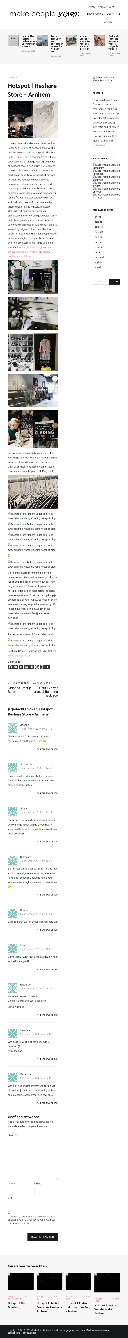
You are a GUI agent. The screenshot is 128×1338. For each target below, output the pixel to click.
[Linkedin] (26, 667)
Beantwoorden (49, 749)
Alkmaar (21, 247)
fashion (99, 222)
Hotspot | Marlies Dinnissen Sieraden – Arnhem (49, 1307)
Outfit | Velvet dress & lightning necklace (45, 689)
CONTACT (109, 22)
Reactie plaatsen (42, 1237)
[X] (21, 667)
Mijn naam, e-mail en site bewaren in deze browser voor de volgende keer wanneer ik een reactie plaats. (32, 1220)
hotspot (12, 78)
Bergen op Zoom (45, 247)
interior (98, 242)
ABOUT (110, 14)
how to (98, 237)
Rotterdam (14, 256)
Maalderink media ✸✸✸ (98, 1330)
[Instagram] (42, 667)
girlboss (99, 227)
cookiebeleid (14, 1333)
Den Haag (20, 251)
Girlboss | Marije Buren (20, 688)
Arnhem (31, 247)
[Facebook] (10, 667)
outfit (98, 252)
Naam (11, 1184)
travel (98, 267)
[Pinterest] (31, 667)
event (98, 217)
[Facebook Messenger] (15, 667)
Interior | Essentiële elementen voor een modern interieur (85, 42)
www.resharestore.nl (19, 655)
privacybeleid (29, 1333)
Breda (11, 251)
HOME (92, 6)
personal (99, 257)
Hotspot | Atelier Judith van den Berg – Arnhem (78, 1307)
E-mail (38, 1184)
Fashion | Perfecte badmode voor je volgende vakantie (113, 42)
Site (10, 1198)
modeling (99, 247)
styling (98, 262)
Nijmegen (44, 251)
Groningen (32, 251)
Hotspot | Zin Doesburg (16, 1305)
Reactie (12, 1135)
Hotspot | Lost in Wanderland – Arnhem (105, 1309)
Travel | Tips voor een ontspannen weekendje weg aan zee (57, 44)
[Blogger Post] (37, 667)
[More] (47, 667)
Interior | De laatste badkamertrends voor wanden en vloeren (30, 41)
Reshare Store (22, 157)
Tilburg (28, 256)
